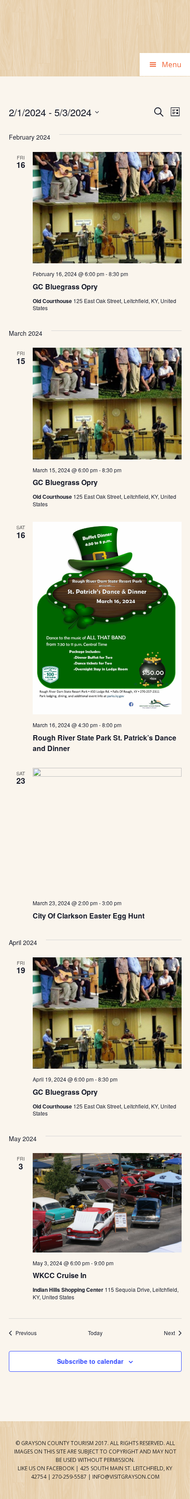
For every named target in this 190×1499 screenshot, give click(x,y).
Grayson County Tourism (95, 26)
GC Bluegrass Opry (65, 286)
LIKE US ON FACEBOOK (46, 1468)
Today (95, 1332)
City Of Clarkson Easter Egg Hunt (88, 916)
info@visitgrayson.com (126, 1476)
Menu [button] (171, 64)
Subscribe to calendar (90, 1361)
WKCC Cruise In (60, 1275)
